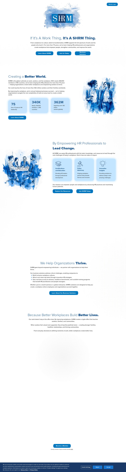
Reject (97, 467)
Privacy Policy (34, 470)
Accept (108, 467)
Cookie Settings (86, 467)
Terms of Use (24, 470)
